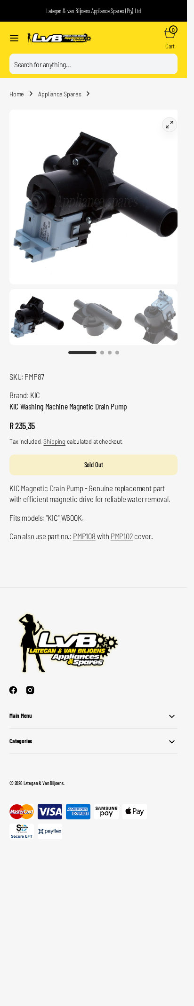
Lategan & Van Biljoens (44, 773)
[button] (14, 38)
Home (16, 94)
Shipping (54, 432)
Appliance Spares (59, 94)
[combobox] (93, 64)
